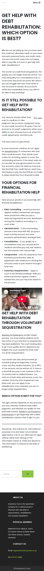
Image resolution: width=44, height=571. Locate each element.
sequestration (11, 151)
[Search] (27, 474)
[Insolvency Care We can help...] (4, 2)
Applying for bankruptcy (12, 335)
